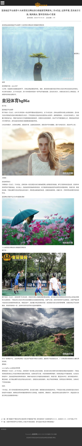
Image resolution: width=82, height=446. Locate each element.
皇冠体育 (17, 297)
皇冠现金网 (42, 437)
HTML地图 (53, 434)
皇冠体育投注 (6, 181)
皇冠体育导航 (30, 437)
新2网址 (53, 437)
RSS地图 (47, 434)
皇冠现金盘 (5, 25)
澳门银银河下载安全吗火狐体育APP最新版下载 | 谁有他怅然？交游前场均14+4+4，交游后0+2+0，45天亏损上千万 (42, 419)
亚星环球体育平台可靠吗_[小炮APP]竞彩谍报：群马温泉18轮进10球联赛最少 (30, 422)
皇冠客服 (48, 437)
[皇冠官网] (41, 4)
